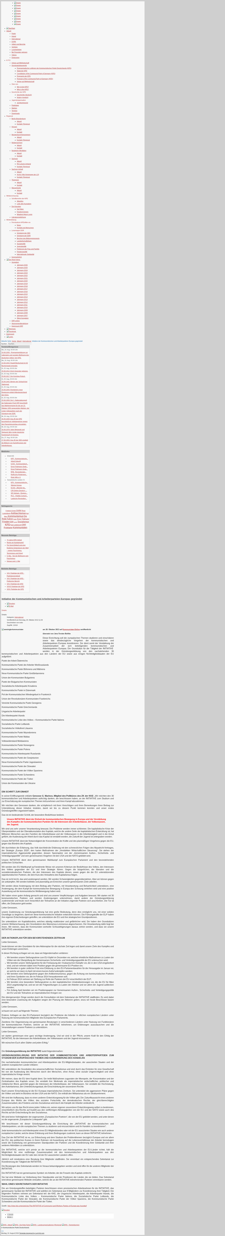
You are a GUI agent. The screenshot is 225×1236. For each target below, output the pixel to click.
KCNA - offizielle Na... (18, 488)
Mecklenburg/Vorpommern (21, 135)
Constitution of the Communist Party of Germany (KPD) (36, 74)
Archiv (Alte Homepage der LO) (28, 175)
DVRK (14, 42)
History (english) (22, 97)
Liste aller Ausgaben (24, 204)
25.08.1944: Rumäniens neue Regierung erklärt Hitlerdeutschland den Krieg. (14, 392)
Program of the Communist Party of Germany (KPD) (35, 79)
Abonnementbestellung (20, 323)
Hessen (14, 127)
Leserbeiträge (16, 50)
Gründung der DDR (24, 236)
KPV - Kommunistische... (19, 482)
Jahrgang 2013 (22, 299)
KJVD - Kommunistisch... (19, 464)
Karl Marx (20, 209)
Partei (14, 34)
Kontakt (19, 132)
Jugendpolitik (21, 246)
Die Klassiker (16, 206)
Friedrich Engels (22, 212)
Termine (14, 111)
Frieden (6, 521)
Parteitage (15, 105)
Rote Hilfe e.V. (16, 477)
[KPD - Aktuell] (6, 1225)
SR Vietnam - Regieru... (19, 493)
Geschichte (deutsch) (24, 95)
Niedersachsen (17, 143)
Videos (14, 55)
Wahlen (14, 108)
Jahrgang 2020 (22, 281)
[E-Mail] (10, 606)
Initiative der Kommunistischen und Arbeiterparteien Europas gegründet (42, 599)
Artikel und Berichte (18, 44)
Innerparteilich (17, 257)
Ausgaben (15, 262)
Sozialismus (23, 522)
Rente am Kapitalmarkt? (15, 543)
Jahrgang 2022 (22, 276)
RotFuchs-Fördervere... (19, 475)
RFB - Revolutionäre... (18, 472)
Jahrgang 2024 (22, 270)
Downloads (16, 113)
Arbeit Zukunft (16, 461)
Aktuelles (20, 201)
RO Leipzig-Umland (24, 164)
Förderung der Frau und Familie (28, 249)
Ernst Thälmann (23, 519)
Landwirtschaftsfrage (24, 241)
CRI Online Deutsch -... (19, 491)
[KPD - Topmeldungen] (70, 1225)
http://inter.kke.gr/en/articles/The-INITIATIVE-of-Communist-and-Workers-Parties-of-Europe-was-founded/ (47, 1206)
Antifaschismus (18, 513)
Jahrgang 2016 (22, 292)
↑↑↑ (2, 1231)
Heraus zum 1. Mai (13, 561)
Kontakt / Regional (23, 124)
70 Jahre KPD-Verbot (14, 540)
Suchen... (4, 344)
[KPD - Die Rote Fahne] (22, 1225)
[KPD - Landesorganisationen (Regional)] (46, 1225)
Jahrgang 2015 (22, 294)
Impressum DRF (17, 326)
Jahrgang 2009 (22, 310)
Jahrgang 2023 (22, 273)
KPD (7, 524)
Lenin (15, 522)
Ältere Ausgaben (23, 318)
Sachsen (15, 159)
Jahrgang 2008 (22, 313)
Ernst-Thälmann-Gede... (19, 467)
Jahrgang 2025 (22, 268)
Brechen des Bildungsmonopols (28, 238)
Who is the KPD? (23, 89)
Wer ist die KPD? (23, 87)
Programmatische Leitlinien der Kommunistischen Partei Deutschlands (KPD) (44, 68)
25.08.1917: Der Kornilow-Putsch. (13, 376)
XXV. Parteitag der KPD (15, 584)
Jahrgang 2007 (22, 316)
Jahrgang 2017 (22, 289)
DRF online (16, 321)
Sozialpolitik (21, 244)
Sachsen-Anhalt (17, 169)
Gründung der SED (23, 233)
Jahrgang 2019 (22, 284)
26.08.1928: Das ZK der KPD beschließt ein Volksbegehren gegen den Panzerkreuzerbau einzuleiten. (14, 421)
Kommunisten (20, 527)
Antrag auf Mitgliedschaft (20, 63)
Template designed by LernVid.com (31, 1233)
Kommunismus (15, 516)
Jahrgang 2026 (22, 265)
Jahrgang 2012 (22, 302)
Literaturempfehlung (19, 217)
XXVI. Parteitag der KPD (15, 589)
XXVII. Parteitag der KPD (15, 586)
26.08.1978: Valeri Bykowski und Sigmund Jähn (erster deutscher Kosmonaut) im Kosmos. (13, 432)
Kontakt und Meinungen (25, 228)
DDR (11, 522)
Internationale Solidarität (25, 254)
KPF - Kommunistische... (19, 459)
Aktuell (19, 121)
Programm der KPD (24, 76)
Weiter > (10, 1217)
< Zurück (10, 1214)
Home (14, 341)
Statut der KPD (22, 71)
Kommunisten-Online (71, 629)
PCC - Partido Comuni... (19, 496)
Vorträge (15, 47)
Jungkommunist (22, 103)
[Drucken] (11, 604)
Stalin (15, 519)
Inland (14, 36)
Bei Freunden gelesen (19, 52)
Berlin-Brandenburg (19, 119)
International (16, 39)
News (19, 225)
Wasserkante (16, 188)
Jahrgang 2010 (22, 307)
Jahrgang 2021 (22, 278)
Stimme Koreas (16, 485)
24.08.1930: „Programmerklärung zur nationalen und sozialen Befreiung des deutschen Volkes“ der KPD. (15, 355)
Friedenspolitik (22, 252)
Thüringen (15, 180)
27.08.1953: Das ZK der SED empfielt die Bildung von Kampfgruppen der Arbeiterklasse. (15, 442)
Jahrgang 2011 (22, 305)
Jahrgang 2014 (22, 297)
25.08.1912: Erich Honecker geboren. (15, 371)
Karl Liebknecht (16, 525)
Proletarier (8, 527)
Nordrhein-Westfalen (19, 151)
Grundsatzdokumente (19, 65)
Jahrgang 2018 (22, 286)
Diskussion (15, 58)
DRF (24, 525)
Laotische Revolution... (19, 498)
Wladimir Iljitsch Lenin (24, 214)
